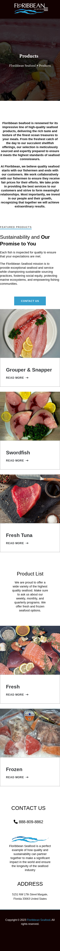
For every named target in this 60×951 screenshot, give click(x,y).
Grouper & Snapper (29, 370)
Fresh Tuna (19, 535)
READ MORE (15, 377)
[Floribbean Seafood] (30, 8)
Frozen (14, 769)
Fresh (13, 686)
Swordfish (18, 452)
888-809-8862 (31, 822)
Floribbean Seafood (38, 920)
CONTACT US (30, 301)
